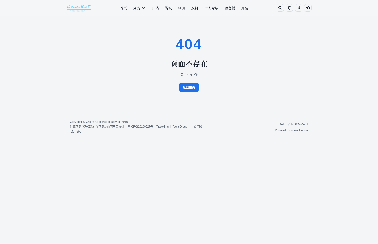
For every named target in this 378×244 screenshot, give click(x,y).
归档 (155, 7)
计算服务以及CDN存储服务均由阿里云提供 (97, 126)
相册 (181, 7)
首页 (123, 7)
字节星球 (196, 126)
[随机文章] (298, 8)
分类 (136, 7)
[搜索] (280, 8)
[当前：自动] (289, 8)
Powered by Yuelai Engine (291, 130)
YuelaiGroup (179, 126)
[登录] (308, 8)
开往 (244, 7)
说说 (168, 7)
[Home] (78, 8)
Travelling (162, 126)
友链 (194, 7)
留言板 (229, 7)
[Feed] (72, 131)
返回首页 (189, 87)
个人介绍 (211, 7)
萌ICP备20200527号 (140, 126)
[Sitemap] (79, 131)
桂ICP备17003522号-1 (294, 124)
